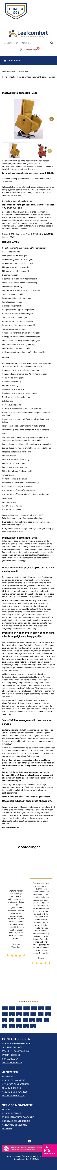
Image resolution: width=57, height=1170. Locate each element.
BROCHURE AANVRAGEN (13, 1096)
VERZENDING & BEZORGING (14, 1125)
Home (4, 77)
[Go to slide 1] (19, 1001)
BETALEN (6, 1109)
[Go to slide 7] (30, 1001)
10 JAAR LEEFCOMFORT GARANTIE (18, 1117)
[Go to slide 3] (22, 1001)
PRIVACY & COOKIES (11, 1088)
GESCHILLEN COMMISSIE (13, 1080)
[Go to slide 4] (24, 1001)
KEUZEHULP (49, 1153)
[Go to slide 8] (32, 1001)
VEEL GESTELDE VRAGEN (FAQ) (16, 1084)
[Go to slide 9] (34, 1001)
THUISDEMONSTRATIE (12, 1063)
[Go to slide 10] (35, 1001)
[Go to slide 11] (37, 1001)
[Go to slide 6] (28, 1001)
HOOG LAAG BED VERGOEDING (16, 1121)
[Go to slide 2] (21, 1001)
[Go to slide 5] (26, 1001)
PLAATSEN (7, 1129)
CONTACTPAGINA (10, 1059)
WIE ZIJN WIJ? (8, 1076)
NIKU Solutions (36, 1159)
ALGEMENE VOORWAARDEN (15, 1092)
